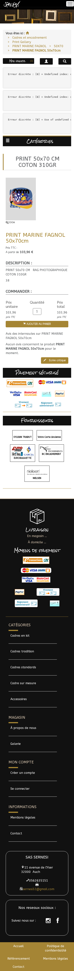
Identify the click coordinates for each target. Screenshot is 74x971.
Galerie (15, 744)
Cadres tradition (22, 651)
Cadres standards (23, 667)
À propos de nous (23, 728)
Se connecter (20, 788)
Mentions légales (22, 817)
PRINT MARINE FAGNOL (29, 46)
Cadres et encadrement (29, 37)
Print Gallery (21, 42)
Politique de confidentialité (55, 948)
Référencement (18, 958)
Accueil (18, 946)
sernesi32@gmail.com (38, 889)
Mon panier (21, 61)
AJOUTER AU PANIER (38, 324)
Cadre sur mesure (23, 683)
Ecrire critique (57, 360)
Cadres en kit (19, 635)
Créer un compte (22, 773)
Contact (16, 833)
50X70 (58, 46)
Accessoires (18, 699)
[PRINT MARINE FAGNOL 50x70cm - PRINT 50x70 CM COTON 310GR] (37, 201)
